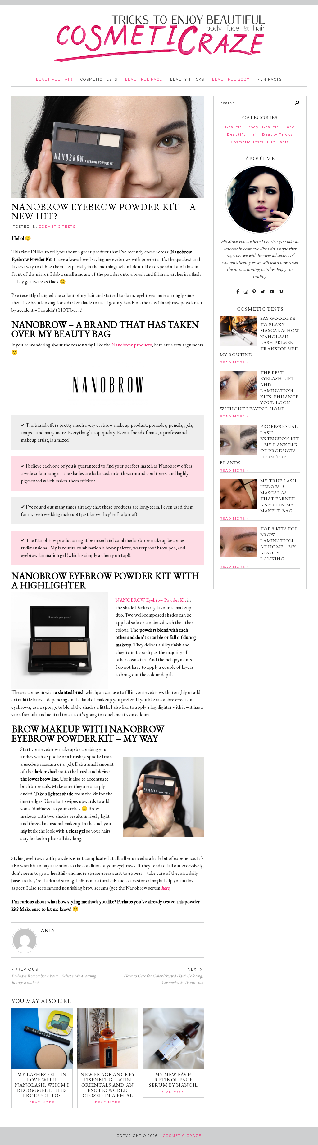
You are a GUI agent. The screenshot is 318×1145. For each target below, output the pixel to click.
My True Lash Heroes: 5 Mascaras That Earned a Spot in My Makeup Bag (278, 496)
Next (194, 969)
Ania (48, 931)
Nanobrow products (131, 344)
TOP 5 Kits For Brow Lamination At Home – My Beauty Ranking (279, 544)
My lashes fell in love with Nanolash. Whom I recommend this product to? (42, 1085)
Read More (42, 1102)
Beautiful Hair (54, 79)
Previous (26, 969)
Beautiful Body (231, 79)
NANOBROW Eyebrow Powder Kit (151, 600)
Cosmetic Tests (98, 79)
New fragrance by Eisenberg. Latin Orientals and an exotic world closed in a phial (107, 1085)
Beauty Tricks (187, 79)
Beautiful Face (143, 79)
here (165, 888)
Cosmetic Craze (182, 1136)
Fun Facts (269, 79)
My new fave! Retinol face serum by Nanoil (173, 1079)
